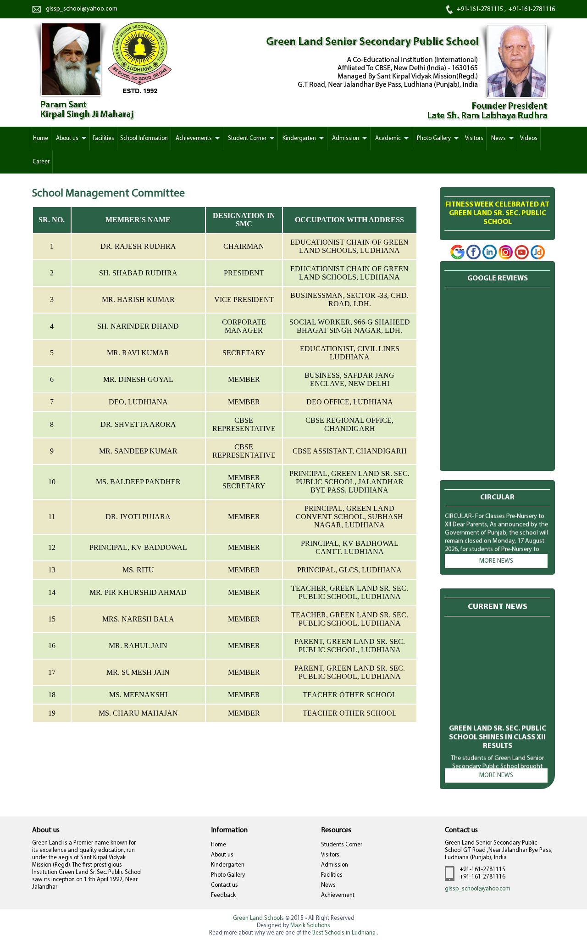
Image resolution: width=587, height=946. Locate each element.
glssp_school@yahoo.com (477, 889)
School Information (144, 138)
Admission (334, 865)
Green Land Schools (258, 918)
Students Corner (341, 845)
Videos (528, 138)
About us (222, 855)
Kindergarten (227, 865)
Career (41, 162)
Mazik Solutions (310, 926)
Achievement (337, 895)
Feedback (223, 895)
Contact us (224, 885)
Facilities (332, 875)
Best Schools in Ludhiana (344, 933)
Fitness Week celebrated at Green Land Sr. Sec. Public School (497, 213)
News (328, 885)
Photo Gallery (228, 875)
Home (40, 138)
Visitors (330, 855)
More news (496, 561)
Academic (388, 138)
